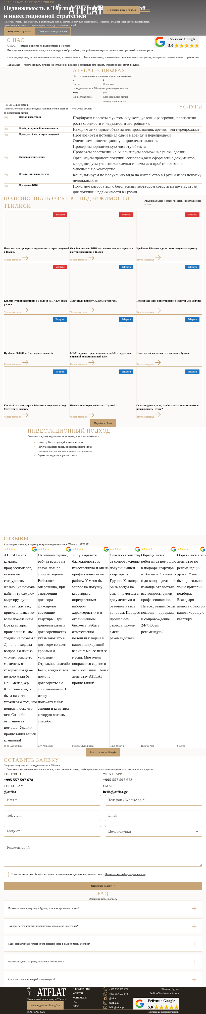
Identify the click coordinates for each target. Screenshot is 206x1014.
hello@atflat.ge (115, 792)
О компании (81, 989)
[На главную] (46, 992)
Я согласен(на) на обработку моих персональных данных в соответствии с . (78, 874)
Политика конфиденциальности (163, 1011)
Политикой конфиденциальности (125, 874)
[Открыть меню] (145, 10)
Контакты (80, 997)
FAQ (75, 1001)
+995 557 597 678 (18, 780)
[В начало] (79, 10)
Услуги (78, 993)
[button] (103, 908)
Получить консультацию (52, 31)
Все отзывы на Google (103, 752)
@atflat (10, 792)
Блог (76, 1006)
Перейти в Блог (103, 423)
